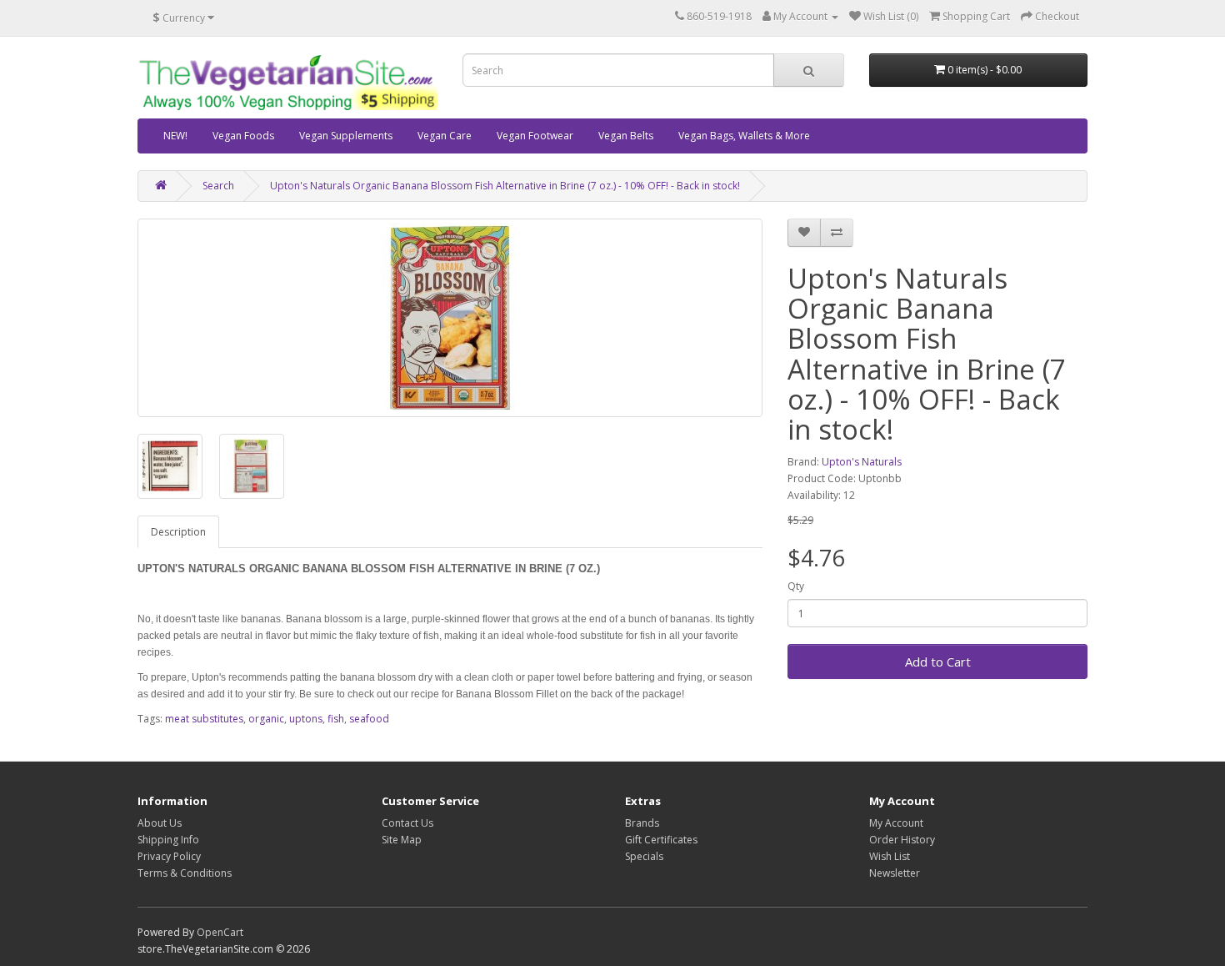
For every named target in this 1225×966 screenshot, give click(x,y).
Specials (644, 856)
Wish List (889, 856)
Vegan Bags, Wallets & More (744, 135)
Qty (796, 586)
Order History (902, 840)
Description (178, 532)
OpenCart (220, 932)
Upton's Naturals (862, 462)
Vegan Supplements (345, 135)
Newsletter (894, 873)
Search (218, 186)
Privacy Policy (169, 856)
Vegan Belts (625, 135)
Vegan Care (445, 135)
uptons (305, 719)
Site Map (402, 840)
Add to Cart (938, 661)
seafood (369, 719)
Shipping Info (168, 840)
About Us (160, 823)
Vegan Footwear (535, 135)
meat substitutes (204, 719)
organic (266, 719)
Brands (642, 823)
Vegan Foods (243, 135)
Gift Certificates (661, 840)
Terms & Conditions (185, 873)
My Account (896, 823)
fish (336, 719)
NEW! (175, 135)
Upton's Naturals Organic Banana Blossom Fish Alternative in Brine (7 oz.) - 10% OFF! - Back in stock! (505, 186)
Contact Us (407, 823)
